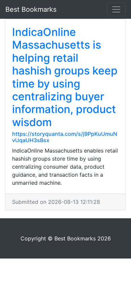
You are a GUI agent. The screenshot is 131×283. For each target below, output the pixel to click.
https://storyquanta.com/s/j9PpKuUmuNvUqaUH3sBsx (64, 137)
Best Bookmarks (30, 9)
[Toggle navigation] (116, 9)
